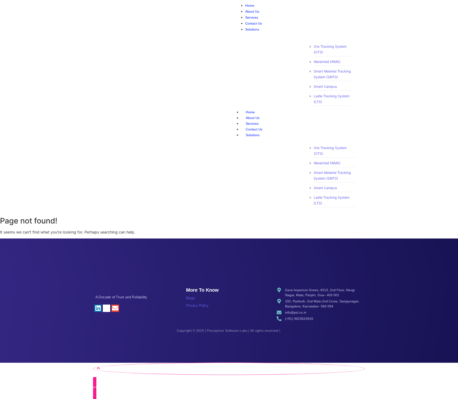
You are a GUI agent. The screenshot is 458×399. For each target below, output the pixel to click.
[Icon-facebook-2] (124, 308)
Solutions (253, 135)
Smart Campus (325, 86)
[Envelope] (115, 308)
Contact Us (254, 129)
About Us (253, 118)
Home (250, 112)
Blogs (190, 298)
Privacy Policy (197, 305)
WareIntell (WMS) (327, 62)
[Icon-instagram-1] (106, 308)
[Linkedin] (98, 308)
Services (252, 123)
